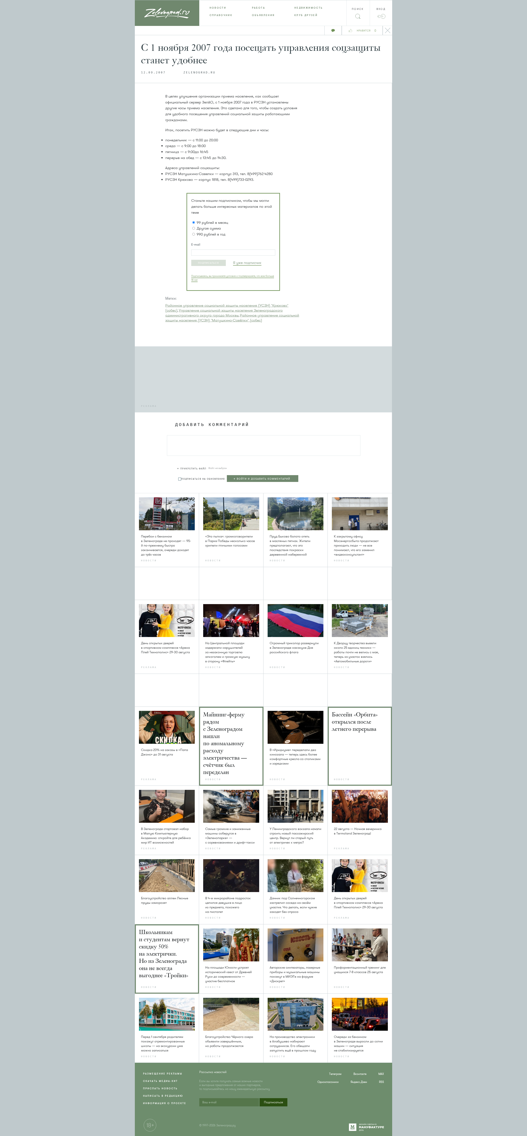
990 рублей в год (211, 234)
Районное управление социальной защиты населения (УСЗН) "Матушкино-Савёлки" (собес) (232, 318)
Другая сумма (209, 228)
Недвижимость (308, 7)
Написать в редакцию (163, 1096)
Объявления (263, 15)
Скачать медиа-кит (160, 1081)
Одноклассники (328, 1082)
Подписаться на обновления (203, 479)
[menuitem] (220, 8)
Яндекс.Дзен (359, 1082)
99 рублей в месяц (212, 222)
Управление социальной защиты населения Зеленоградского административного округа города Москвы (224, 313)
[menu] (263, 11)
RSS (381, 1082)
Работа (258, 7)
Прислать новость (160, 1088)
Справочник (221, 15)
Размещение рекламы (162, 1073)
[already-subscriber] (247, 263)
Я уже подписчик (247, 262)
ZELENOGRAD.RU (199, 72)
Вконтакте (359, 1074)
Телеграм (335, 1074)
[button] (208, 263)
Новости (218, 7)
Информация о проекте (164, 1103)
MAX (381, 1074)
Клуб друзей (306, 15)
